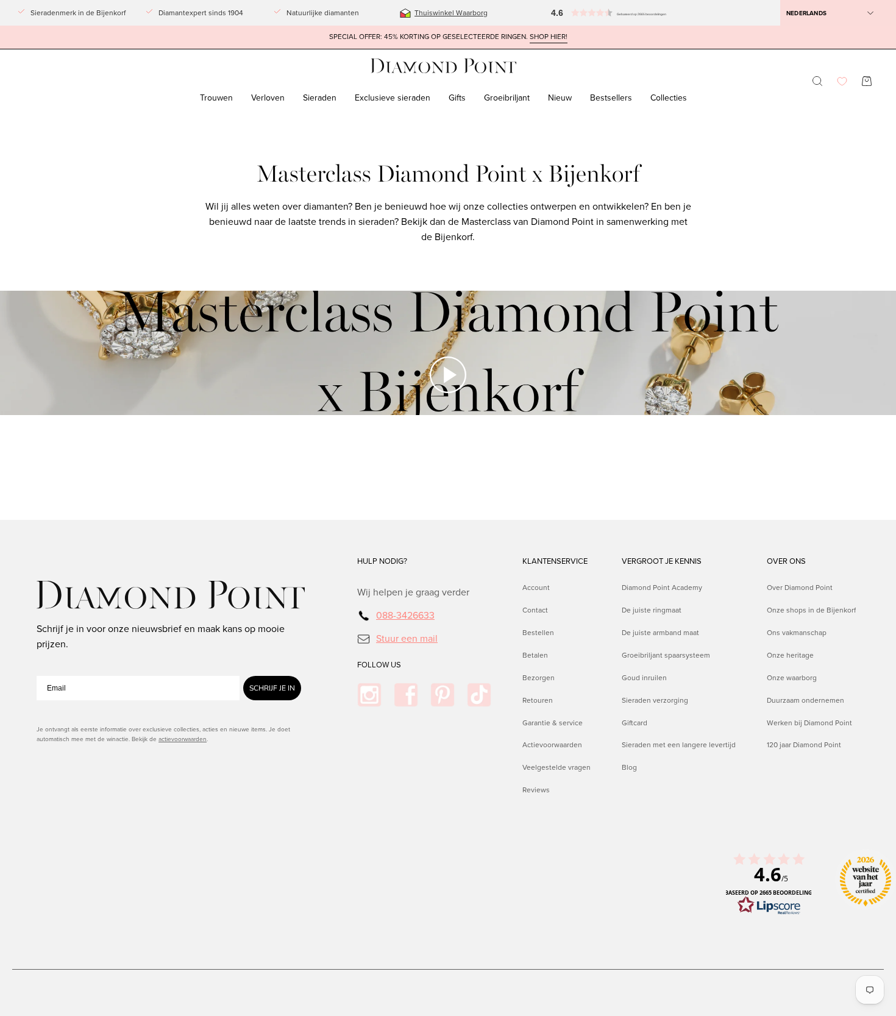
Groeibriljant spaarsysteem (666, 654)
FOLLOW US (379, 665)
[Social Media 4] (479, 695)
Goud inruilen (644, 677)
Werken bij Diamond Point (809, 722)
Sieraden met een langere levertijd (679, 744)
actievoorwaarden (182, 739)
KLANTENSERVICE (555, 561)
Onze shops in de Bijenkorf (811, 610)
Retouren (537, 699)
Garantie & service (552, 722)
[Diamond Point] (444, 66)
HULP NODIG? (382, 561)
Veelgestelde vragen (556, 767)
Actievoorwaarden (552, 744)
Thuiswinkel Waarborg (451, 12)
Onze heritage (790, 654)
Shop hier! (548, 37)
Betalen (535, 654)
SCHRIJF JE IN (272, 688)
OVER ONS (786, 561)
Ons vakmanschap (797, 632)
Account (536, 587)
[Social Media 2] (406, 695)
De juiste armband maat (660, 632)
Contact (535, 610)
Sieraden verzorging (655, 699)
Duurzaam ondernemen (805, 699)
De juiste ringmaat (651, 610)
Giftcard (634, 722)
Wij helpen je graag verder (413, 592)
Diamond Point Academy (662, 587)
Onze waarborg (792, 677)
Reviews (536, 789)
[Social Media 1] (369, 695)
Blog (629, 767)
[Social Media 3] (442, 695)
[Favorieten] (842, 81)
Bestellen (538, 632)
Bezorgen (538, 677)
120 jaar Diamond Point (804, 744)
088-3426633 (405, 615)
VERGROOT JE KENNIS (662, 561)
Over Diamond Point (800, 587)
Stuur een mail (407, 638)
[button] (582, 13)
